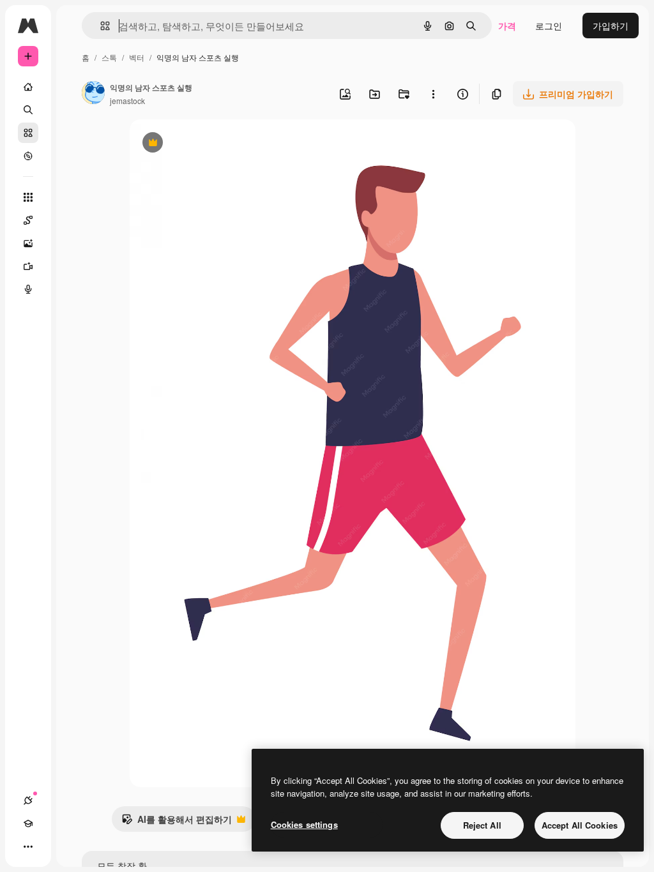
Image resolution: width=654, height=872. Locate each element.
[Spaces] (28, 220)
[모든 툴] (28, 197)
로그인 (548, 25)
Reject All (482, 825)
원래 (203, 144)
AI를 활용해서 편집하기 (176, 822)
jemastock (127, 100)
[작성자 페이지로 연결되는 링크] (93, 94)
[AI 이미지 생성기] (28, 243)
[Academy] (28, 823)
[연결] (28, 800)
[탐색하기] (28, 156)
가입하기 (610, 25)
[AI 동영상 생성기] (28, 266)
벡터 (136, 57)
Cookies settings (304, 824)
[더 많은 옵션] (433, 94)
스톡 (109, 57)
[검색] (28, 110)
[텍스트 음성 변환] (28, 289)
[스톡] (28, 133)
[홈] (28, 87)
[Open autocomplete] (100, 26)
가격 (507, 25)
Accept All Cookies (580, 825)
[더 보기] (28, 846)
